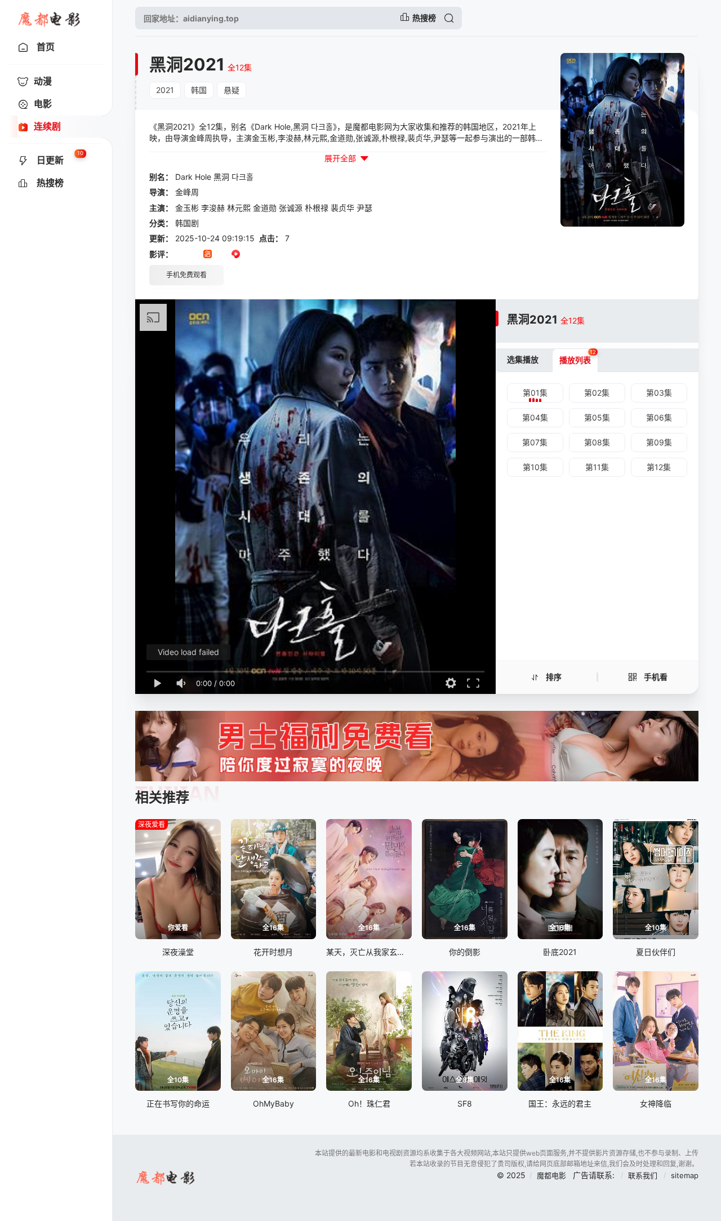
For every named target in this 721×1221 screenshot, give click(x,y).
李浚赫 (213, 208)
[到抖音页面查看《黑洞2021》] (193, 254)
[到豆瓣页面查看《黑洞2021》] (179, 254)
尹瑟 (364, 208)
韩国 (199, 90)
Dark (184, 177)
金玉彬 (187, 208)
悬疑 (231, 90)
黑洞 (221, 177)
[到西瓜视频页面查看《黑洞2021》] (236, 254)
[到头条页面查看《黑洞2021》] (221, 254)
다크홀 (242, 177)
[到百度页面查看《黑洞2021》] (264, 254)
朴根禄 (316, 208)
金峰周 (187, 192)
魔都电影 (551, 1175)
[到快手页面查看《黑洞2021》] (207, 254)
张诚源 (290, 208)
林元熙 (239, 208)
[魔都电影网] (50, 18)
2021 (165, 90)
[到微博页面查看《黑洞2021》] (250, 254)
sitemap (684, 1175)
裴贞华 (342, 208)
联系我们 (644, 1175)
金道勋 (265, 208)
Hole (203, 177)
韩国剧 (187, 223)
